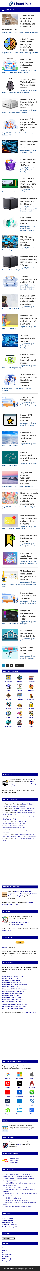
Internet (32, 170)
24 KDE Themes (7, 1220)
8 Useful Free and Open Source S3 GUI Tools (28, 162)
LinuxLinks (29, 1268)
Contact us (6, 1248)
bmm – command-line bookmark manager (28, 538)
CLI (10, 72)
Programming (16, 368)
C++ (9, 896)
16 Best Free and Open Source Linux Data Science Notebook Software (28, 380)
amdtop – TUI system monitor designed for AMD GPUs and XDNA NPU (28, 124)
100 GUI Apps (14, 1158)
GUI (28, 170)
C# (12, 896)
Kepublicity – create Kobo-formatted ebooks (28, 556)
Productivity (24, 230)
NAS (35, 209)
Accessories (12, 92)
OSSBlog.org (6, 1259)
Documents (30, 563)
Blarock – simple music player (24, 808)
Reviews (14, 72)
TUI (10, 135)
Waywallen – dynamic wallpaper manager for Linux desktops (28, 477)
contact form (6, 930)
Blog (31, 152)
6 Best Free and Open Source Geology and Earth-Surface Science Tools (27, 44)
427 (17, 666)
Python (34, 894)
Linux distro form (17, 925)
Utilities (30, 486)
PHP (23, 896)
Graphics (11, 329)
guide (19, 1144)
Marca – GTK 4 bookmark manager (26, 418)
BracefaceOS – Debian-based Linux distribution (28, 633)
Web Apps (23, 624)
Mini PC (18, 112)
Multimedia (15, 624)
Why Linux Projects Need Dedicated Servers (29, 144)
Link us (4, 1250)
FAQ (3, 1252)
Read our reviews (26, 1130)
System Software (23, 72)
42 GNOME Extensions (9, 1225)
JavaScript (17, 896)
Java (28, 894)
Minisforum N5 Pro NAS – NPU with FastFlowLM (28, 201)
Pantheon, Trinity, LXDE (10, 1227)
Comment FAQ (7, 1254)
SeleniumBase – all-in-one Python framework (28, 596)
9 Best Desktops (7, 1218)
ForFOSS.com (6, 1256)
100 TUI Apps (13, 1160)
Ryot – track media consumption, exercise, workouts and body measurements (29, 498)
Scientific (35, 32)
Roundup (28, 32)
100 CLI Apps (13, 1162)
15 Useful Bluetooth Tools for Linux (27, 338)
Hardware (20, 92)
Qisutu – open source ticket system (26, 650)
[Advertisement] (20, 751)
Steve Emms (19, 32)
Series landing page (29, 1013)
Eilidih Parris (19, 388)
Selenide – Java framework (13, 1198)
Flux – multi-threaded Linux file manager (28, 220)
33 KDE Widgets (7, 1222)
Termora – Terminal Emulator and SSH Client (28, 279)
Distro (30, 641)
